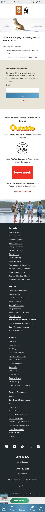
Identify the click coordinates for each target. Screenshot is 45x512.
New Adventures (15, 232)
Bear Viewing (14, 254)
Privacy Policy (22, 101)
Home (4, 510)
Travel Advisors (14, 433)
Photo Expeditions (15, 236)
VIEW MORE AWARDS (22, 191)
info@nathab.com (22, 486)
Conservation (14, 345)
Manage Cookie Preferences (19, 385)
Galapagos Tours (15, 309)
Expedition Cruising (16, 250)
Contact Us (13, 367)
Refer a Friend (14, 371)
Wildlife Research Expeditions (20, 279)
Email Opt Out (14, 374)
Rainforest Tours (15, 261)
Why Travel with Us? (16, 352)
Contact (32, 510)
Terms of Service (15, 378)
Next (22, 96)
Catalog (22, 510)
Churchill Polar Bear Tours (18, 290)
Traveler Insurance (15, 411)
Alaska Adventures (16, 301)
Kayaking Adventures (17, 272)
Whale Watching (15, 258)
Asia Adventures (15, 316)
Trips (12, 510)
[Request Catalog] (19, 500)
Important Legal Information (19, 422)
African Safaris (14, 294)
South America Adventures (19, 327)
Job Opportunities (15, 363)
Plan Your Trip (14, 407)
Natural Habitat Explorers (18, 414)
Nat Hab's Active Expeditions (19, 265)
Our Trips (12, 341)
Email (8, 85)
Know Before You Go (16, 429)
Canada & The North (16, 305)
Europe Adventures (16, 330)
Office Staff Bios (15, 360)
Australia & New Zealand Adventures (22, 320)
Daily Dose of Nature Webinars (20, 400)
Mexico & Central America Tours (20, 323)
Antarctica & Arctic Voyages (19, 312)
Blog (10, 403)
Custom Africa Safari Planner (19, 276)
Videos (11, 396)
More (41, 510)
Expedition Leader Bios (17, 356)
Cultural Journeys (15, 243)
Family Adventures (16, 247)
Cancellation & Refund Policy (19, 425)
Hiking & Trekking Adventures (20, 268)
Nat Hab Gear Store (16, 418)
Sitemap (12, 436)
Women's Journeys (16, 239)
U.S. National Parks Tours (18, 298)
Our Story (12, 349)
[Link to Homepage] (22, 10)
